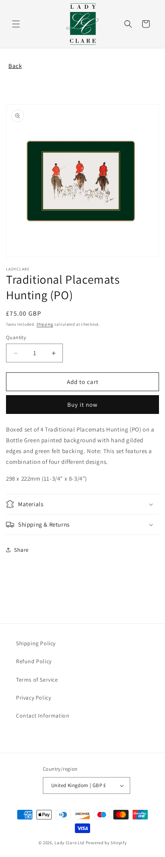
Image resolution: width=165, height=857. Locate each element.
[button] (16, 24)
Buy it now (82, 404)
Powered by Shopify (106, 842)
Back (15, 66)
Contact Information (42, 715)
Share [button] (21, 549)
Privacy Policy (33, 697)
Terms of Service (37, 679)
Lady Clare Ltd (69, 842)
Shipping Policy (36, 643)
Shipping (44, 324)
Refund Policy (34, 661)
